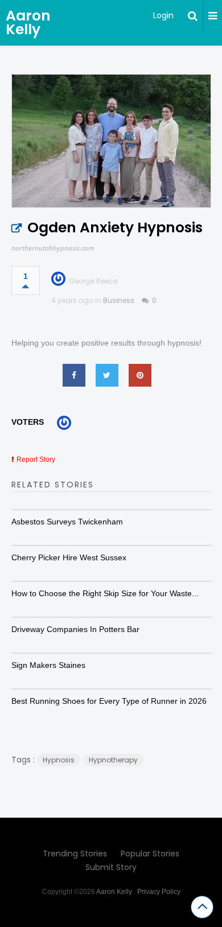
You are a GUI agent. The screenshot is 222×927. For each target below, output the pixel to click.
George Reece (93, 281)
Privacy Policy (158, 892)
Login (163, 15)
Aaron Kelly (28, 22)
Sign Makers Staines (48, 665)
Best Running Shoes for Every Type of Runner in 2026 (109, 700)
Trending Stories (75, 854)
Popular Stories (150, 854)
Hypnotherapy (113, 760)
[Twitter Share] (107, 375)
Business (118, 300)
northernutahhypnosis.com (52, 248)
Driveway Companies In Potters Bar (75, 629)
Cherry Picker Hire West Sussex (68, 557)
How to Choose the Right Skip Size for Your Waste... (105, 593)
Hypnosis (59, 760)
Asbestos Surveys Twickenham (67, 521)
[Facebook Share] (74, 375)
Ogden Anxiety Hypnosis (115, 227)
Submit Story (111, 867)
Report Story (36, 460)
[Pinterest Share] (140, 375)
